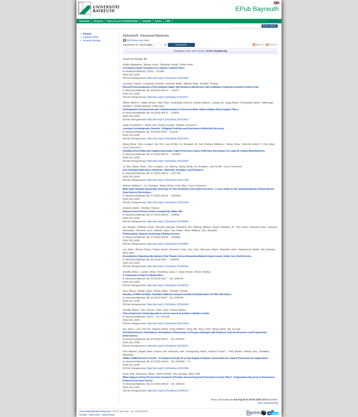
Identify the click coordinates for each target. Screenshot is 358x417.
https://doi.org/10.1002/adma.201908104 (168, 390)
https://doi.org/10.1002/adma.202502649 (168, 202)
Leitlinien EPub (90, 37)
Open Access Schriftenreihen (122, 21)
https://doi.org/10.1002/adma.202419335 (168, 161)
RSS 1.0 (259, 45)
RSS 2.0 (272, 45)
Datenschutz (108, 414)
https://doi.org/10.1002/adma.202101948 (168, 323)
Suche (158, 21)
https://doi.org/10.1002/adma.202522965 (168, 78)
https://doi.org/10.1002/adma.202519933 (168, 119)
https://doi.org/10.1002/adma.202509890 (168, 244)
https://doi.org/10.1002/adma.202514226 (168, 138)
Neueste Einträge (92, 40)
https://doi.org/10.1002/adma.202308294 (168, 266)
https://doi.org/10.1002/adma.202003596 (168, 368)
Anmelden (272, 21)
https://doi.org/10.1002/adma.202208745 (168, 285)
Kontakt (83, 414)
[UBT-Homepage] (98, 15)
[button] (181, 45)
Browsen (98, 21)
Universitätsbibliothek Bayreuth (95, 411)
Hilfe (168, 21)
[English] (276, 2)
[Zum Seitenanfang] (268, 403)
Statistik (146, 21)
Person (201, 51)
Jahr (194, 51)
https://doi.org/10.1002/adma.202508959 (168, 221)
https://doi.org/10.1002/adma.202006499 (168, 304)
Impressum (95, 414)
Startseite (84, 21)
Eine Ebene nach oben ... (139, 40)
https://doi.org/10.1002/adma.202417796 (168, 180)
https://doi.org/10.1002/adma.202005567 (168, 346)
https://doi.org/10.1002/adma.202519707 (168, 97)
